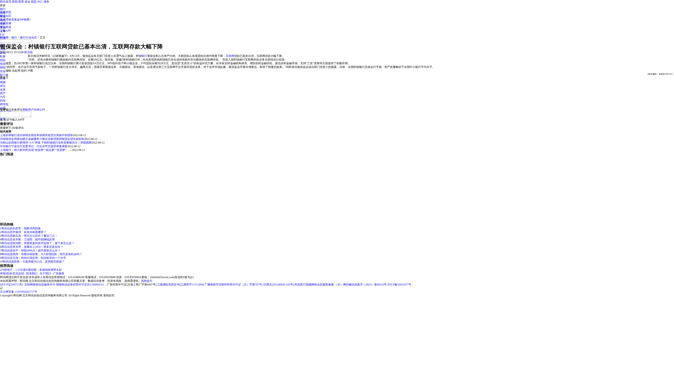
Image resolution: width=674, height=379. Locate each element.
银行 (3, 9)
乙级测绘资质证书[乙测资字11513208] (180, 284)
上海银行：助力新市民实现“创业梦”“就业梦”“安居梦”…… (36, 149)
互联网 (230, 55)
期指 (3, 67)
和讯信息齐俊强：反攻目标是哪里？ (23, 232)
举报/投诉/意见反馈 (12, 273)
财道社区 (5, 15)
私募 (3, 56)
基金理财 (5, 19)
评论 (3, 85)
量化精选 (5, 26)
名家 (3, 89)
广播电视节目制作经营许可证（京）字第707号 (233, 284)
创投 (3, 60)
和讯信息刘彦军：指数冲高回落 (21, 228)
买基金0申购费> (21, 19)
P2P (2, 34)
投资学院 (5, 12)
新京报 (28, 52)
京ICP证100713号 (11, 284)
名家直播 (5, 23)
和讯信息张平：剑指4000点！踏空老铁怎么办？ (30, 250)
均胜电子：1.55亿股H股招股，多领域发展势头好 (31, 269)
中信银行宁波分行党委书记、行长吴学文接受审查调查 (33, 146)
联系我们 (31, 273)
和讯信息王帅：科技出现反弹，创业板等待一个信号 (33, 257)
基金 (27, 1)
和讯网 (4, 37)
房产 (3, 93)
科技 (3, 100)
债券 (46, 1)
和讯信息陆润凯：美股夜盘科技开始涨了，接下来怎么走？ (37, 243)
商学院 (4, 104)
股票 (21, 1)
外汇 (40, 1)
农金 (3, 71)
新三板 (4, 74)
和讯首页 (5, 1)
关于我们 (45, 273)
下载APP (5, 30)
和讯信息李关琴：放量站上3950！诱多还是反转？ (32, 246)
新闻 (15, 1)
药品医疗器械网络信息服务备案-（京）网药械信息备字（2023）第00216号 (341, 284)
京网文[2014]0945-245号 (278, 284)
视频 (3, 82)
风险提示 (146, 280)
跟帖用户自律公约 (33, 109)
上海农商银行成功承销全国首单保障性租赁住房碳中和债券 (36, 135)
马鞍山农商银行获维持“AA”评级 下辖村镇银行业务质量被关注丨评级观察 (46, 142)
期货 (34, 1)
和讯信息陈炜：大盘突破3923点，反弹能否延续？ (34, 261)
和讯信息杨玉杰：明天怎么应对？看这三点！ (29, 235)
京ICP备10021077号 (399, 284)
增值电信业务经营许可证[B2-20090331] (80, 284)
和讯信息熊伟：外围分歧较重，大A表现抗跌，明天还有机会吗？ (41, 254)
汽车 (3, 96)
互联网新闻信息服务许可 (39, 284)
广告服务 (58, 273)
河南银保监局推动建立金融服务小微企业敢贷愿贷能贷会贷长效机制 (42, 138)
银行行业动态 (28, 37)
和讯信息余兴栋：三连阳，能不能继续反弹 (28, 239)
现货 (3, 63)
